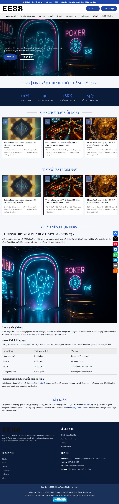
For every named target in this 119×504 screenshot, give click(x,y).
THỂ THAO (84, 16)
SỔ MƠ (95, 16)
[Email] (115, 265)
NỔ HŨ (51, 16)
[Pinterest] (115, 244)
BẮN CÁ (42, 16)
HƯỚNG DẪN (107, 16)
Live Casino (6, 470)
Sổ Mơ (4, 478)
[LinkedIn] (115, 249)
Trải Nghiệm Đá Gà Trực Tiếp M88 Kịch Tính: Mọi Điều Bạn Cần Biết (62, 143)
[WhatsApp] (115, 254)
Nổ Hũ (4, 463)
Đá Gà (4, 467)
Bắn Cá (4, 459)
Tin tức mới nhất (27, 16)
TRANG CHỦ (11, 16)
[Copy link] (115, 270)
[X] (115, 238)
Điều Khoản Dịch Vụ (68, 439)
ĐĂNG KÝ (93, 8)
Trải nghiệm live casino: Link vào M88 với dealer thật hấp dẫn (20, 143)
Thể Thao (5, 474)
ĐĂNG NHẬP (109, 8)
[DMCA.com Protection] (59, 499)
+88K (56, 2)
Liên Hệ (63, 443)
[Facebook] (115, 233)
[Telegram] (115, 260)
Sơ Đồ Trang (66, 446)
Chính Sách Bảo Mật (68, 435)
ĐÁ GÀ (59, 16)
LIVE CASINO (71, 16)
